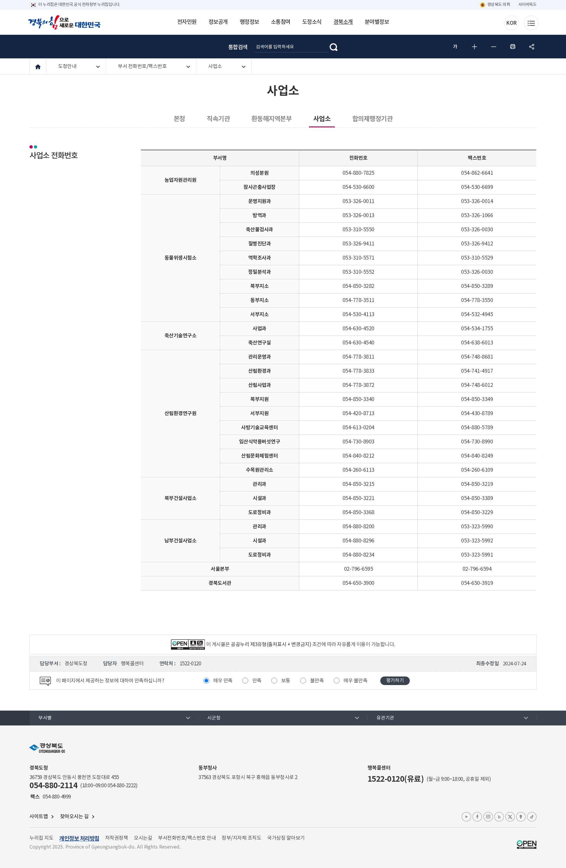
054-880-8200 (358, 527)
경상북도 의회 (498, 4)
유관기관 (385, 718)
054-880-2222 (122, 786)
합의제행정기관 (372, 119)
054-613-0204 (358, 428)
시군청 (214, 718)
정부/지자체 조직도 (241, 838)
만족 (256, 681)
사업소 (215, 67)
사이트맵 (38, 817)
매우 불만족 (355, 681)
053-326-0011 (358, 201)
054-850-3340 (358, 399)
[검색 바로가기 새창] (333, 46)
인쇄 (513, 46)
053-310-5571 (358, 258)
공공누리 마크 (527, 844)
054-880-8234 (358, 555)
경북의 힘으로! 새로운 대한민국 (64, 22)
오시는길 (143, 838)
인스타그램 (488, 816)
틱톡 (532, 816)
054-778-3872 (358, 385)
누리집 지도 (41, 838)
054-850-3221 (358, 498)
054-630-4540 (358, 343)
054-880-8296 (358, 541)
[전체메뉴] (531, 23)
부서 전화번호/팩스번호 (142, 67)
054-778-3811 (358, 357)
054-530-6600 (358, 187)
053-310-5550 (358, 230)
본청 (179, 119)
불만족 (317, 681)
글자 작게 (493, 46)
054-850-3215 (358, 484)
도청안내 (67, 67)
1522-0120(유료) (396, 779)
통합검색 (238, 47)
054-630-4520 (358, 329)
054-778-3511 (358, 300)
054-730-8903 (358, 442)
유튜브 (466, 816)
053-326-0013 (358, 215)
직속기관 (218, 119)
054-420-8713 (358, 413)
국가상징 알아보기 (286, 838)
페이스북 (477, 816)
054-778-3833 (358, 371)
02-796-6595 (358, 569)
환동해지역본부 (271, 119)
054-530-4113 (358, 314)
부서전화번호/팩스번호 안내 (187, 838)
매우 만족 (223, 681)
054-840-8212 (358, 456)
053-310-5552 (358, 272)
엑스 (510, 816)
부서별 (45, 718)
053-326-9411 (358, 244)
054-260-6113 (358, 470)
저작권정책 (116, 838)
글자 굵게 (455, 46)
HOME (38, 67)
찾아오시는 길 (74, 817)
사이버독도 (527, 4)
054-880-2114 (53, 785)
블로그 (499, 816)
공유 (532, 46)
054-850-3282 (358, 286)
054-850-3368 (358, 512)
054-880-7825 (358, 173)
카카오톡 (521, 816)
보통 (285, 681)
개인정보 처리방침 (79, 838)
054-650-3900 (358, 583)
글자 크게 (474, 46)
